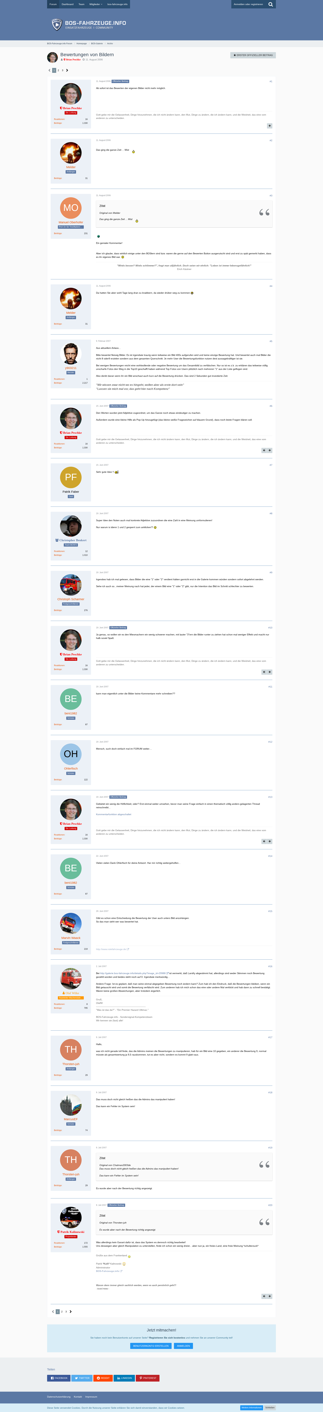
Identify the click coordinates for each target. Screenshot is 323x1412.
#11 (270, 686)
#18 (270, 1092)
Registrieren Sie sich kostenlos (167, 1337)
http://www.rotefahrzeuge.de (111, 949)
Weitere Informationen (252, 1407)
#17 (270, 1037)
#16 (270, 966)
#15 (270, 911)
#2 (271, 140)
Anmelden (183, 1346)
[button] (58, 1378)
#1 (271, 81)
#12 (270, 741)
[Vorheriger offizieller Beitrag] (264, 450)
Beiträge (58, 123)
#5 (271, 341)
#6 (271, 406)
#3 (271, 195)
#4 (271, 286)
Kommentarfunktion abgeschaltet (113, 814)
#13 (270, 797)
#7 (271, 465)
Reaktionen (59, 119)
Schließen (270, 1407)
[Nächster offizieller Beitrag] (269, 125)
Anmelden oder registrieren (248, 4)
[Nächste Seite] (67, 70)
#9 (271, 572)
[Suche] (270, 4)
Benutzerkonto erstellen (151, 1346)
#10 (270, 627)
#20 (270, 1205)
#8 (271, 513)
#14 (270, 856)
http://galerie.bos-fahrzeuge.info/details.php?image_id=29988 (133, 973)
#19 (270, 1147)
